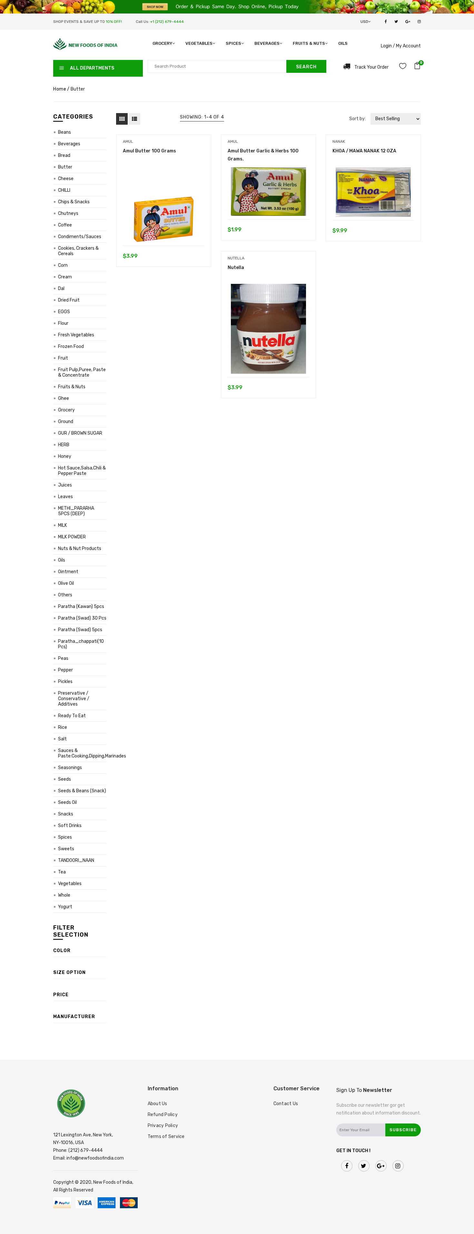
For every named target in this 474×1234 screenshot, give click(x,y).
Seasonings (70, 767)
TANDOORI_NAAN (76, 860)
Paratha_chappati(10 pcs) (81, 644)
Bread (64, 155)
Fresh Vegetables (76, 335)
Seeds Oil (67, 802)
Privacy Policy (163, 1125)
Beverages (267, 43)
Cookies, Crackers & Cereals (78, 251)
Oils (343, 43)
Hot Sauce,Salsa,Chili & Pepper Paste (82, 470)
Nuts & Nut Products (79, 548)
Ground (65, 421)
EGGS (64, 311)
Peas (63, 658)
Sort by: (357, 118)
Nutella (236, 267)
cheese (66, 178)
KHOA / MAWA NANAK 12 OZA (364, 151)
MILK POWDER (72, 537)
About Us (157, 1103)
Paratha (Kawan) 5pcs (81, 606)
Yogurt (65, 907)
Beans (64, 132)
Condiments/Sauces (79, 236)
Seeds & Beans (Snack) (82, 791)
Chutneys (68, 213)
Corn (63, 265)
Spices (233, 43)
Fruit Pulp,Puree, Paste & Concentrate (82, 372)
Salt (62, 739)
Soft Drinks (70, 825)
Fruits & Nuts (309, 43)
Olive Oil (66, 583)
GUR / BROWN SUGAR (80, 433)
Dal (61, 288)
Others (65, 595)
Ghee (63, 398)
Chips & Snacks (74, 202)
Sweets (66, 849)
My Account (408, 46)
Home (59, 89)
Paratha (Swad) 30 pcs (82, 618)
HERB (63, 445)
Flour (63, 323)
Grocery (162, 43)
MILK (62, 525)
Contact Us (285, 1103)
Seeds (64, 779)
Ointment (68, 571)
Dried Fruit (69, 300)
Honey (64, 456)
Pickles (65, 681)
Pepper (65, 670)
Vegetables (198, 43)
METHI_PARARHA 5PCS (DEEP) (76, 511)
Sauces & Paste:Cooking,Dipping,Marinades (82, 753)
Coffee (65, 225)
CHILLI (64, 190)
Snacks (65, 814)
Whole (64, 895)
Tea (62, 872)
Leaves (65, 496)
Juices (65, 485)
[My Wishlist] (402, 67)
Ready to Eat (72, 715)
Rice (62, 727)
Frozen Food (71, 346)
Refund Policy (163, 1114)
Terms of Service (166, 1136)
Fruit (63, 358)
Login (386, 46)
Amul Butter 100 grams (149, 151)
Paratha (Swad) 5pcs (80, 629)
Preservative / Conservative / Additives (73, 698)
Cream (65, 277)
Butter (65, 167)
